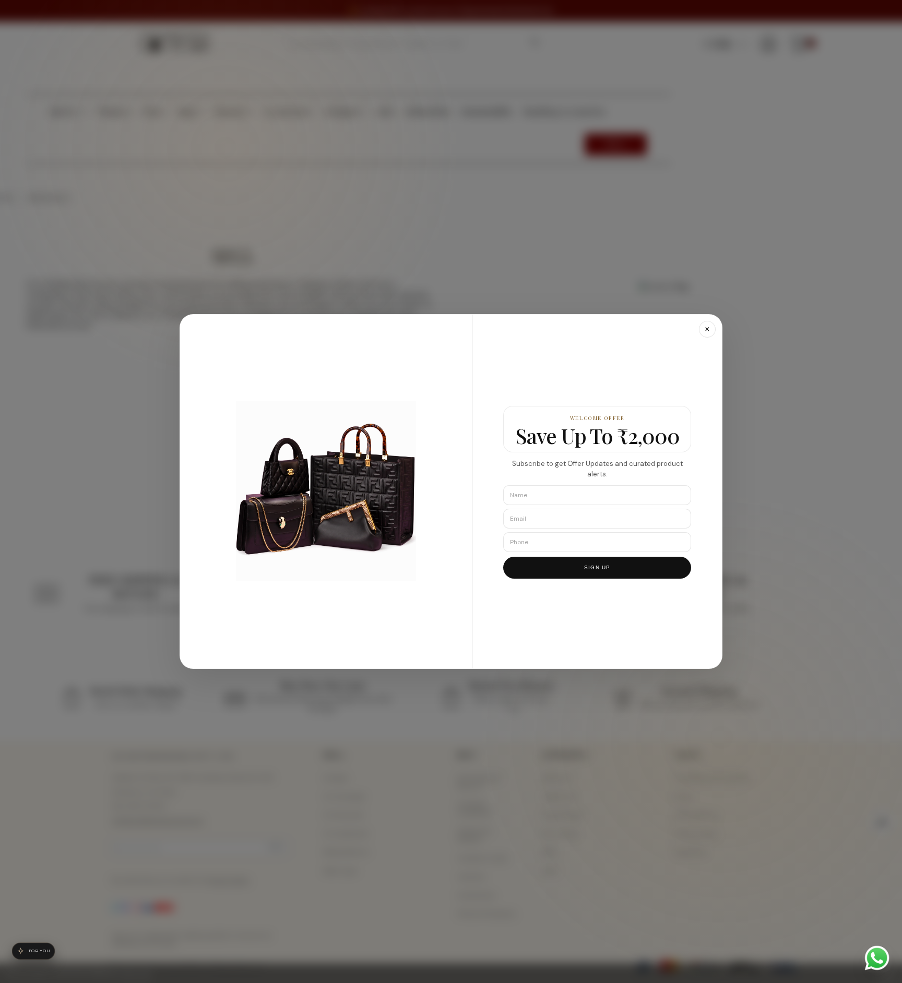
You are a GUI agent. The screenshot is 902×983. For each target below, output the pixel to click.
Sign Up (597, 568)
